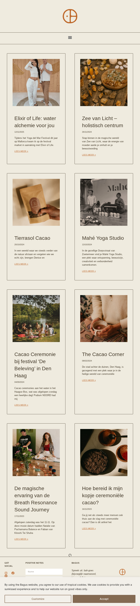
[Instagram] (6, 573)
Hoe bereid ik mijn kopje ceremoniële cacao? (103, 495)
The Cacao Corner (103, 354)
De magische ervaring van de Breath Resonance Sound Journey (35, 499)
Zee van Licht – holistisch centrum (102, 122)
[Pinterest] (6, 576)
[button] (70, 37)
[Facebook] (12, 573)
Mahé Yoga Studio (103, 237)
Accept (104, 598)
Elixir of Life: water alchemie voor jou (35, 122)
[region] (70, 591)
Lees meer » (21, 151)
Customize (38, 598)
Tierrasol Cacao (32, 237)
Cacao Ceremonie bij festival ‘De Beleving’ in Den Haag (35, 365)
